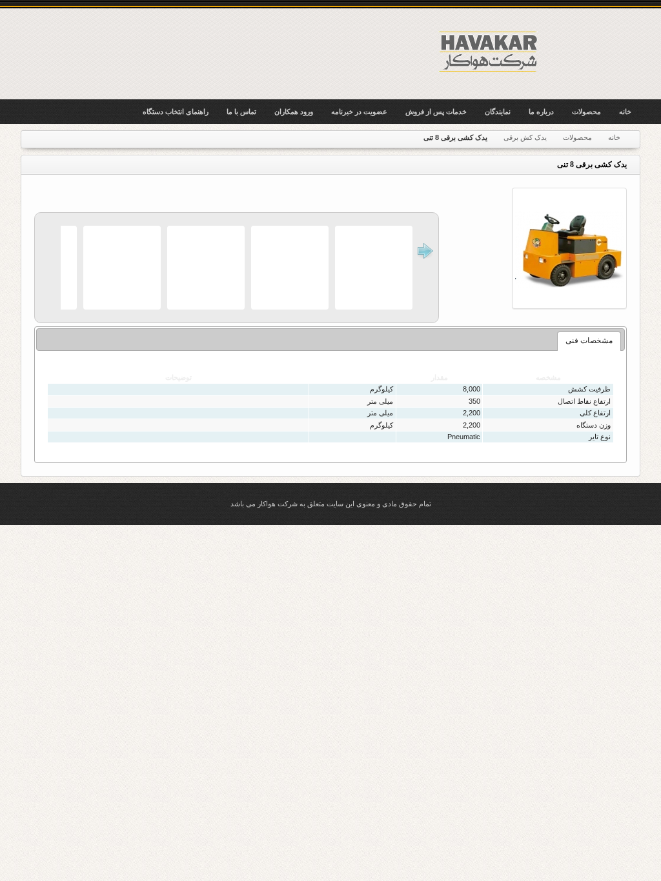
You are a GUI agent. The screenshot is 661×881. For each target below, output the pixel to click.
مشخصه (548, 377)
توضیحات (178, 377)
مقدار (439, 377)
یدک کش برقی (525, 137)
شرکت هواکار (490, 51)
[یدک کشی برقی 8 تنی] (569, 248)
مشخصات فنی (589, 340)
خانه (614, 137)
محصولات (577, 137)
